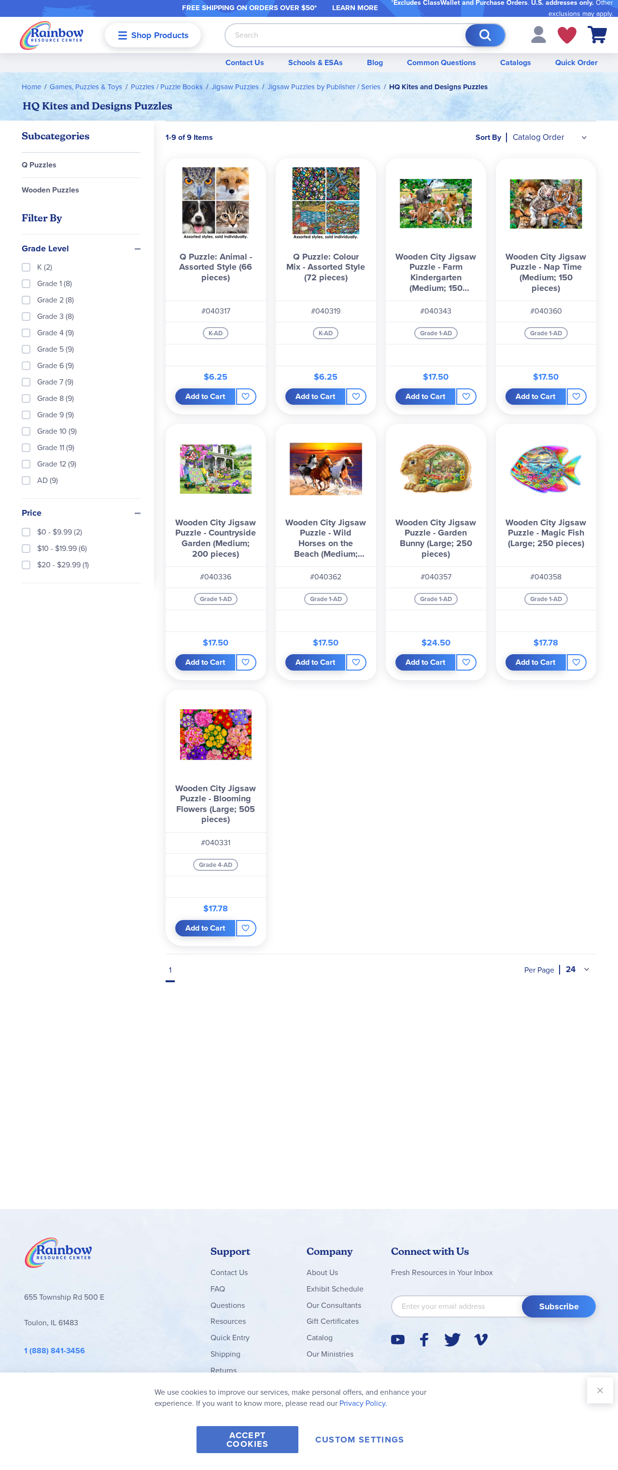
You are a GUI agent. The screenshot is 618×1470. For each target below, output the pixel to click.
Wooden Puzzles (50, 189)
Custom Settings (359, 1439)
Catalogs (515, 62)
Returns (224, 1370)
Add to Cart (205, 396)
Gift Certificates (333, 1321)
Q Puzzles (39, 164)
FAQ (218, 1288)
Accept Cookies (247, 1439)
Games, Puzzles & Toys (86, 87)
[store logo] (52, 35)
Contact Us (244, 62)
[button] (538, 34)
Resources (228, 1321)
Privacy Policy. (363, 1403)
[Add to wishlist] (246, 396)
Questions (228, 1305)
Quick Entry (230, 1337)
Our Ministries (330, 1354)
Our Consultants (334, 1305)
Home (31, 87)
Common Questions (441, 62)
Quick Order (576, 62)
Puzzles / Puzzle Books (167, 87)
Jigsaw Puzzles (235, 87)
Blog (375, 62)
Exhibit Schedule (335, 1288)
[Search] (485, 35)
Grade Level (45, 249)
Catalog (320, 1337)
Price (32, 513)
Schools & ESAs (315, 62)
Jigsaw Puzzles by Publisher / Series (323, 87)
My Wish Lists (567, 35)
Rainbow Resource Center (58, 1255)
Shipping (225, 1354)
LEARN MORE (355, 7)
